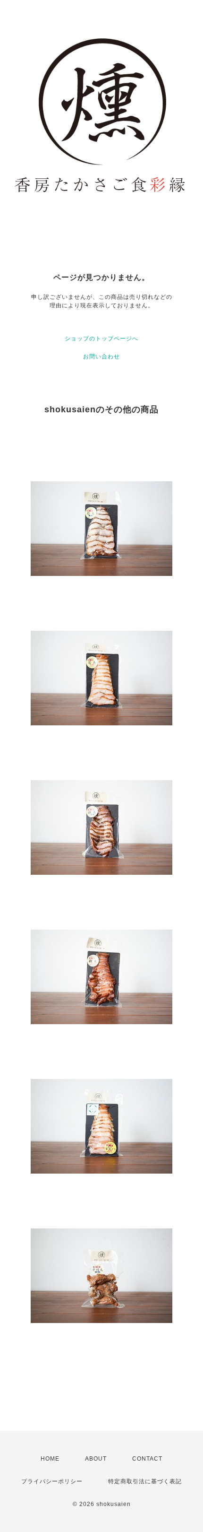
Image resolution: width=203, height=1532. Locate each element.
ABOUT (96, 1458)
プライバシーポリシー (52, 1481)
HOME (50, 1458)
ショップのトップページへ (101, 338)
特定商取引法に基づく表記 (145, 1481)
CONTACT (147, 1458)
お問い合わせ (101, 356)
